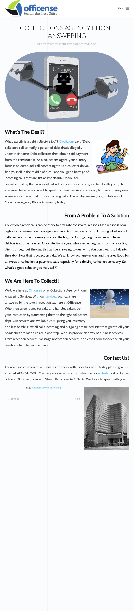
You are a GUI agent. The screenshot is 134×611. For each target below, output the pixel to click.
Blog (93, 44)
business (37, 387)
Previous (14, 398)
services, (51, 296)
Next (78, 398)
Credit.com (66, 141)
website (103, 373)
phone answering (51, 387)
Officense (55, 44)
